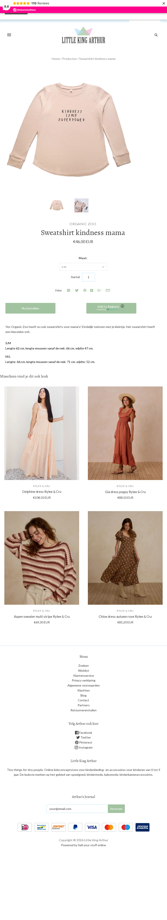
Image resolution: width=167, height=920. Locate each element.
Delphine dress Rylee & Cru (41, 492)
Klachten (83, 690)
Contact (83, 700)
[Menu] (9, 35)
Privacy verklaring (83, 680)
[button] (111, 308)
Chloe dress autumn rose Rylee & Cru (125, 616)
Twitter (85, 737)
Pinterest (85, 742)
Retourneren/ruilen (83, 710)
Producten (69, 58)
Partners (84, 705)
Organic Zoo (83, 224)
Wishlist (83, 670)
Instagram (85, 747)
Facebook (85, 732)
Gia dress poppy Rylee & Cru (125, 492)
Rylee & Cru (41, 486)
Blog (83, 695)
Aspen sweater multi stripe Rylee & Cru (42, 616)
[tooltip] (123, 306)
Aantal (75, 277)
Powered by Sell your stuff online (83, 845)
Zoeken (83, 665)
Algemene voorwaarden (83, 685)
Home (56, 58)
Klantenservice (83, 675)
